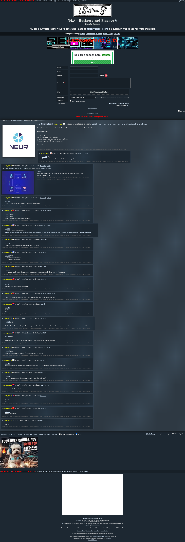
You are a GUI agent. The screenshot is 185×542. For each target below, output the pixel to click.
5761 (44, 225)
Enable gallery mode (92, 113)
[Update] (55, 434)
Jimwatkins (96, 531)
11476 (41, 420)
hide (7, 121)
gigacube (56, 1)
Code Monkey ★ (95, 525)
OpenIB (100, 518)
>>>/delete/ (108, 538)
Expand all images (92, 108)
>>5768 (114, 124)
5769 (44, 333)
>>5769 (118, 124)
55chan (45, 1)
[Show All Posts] (142, 124)
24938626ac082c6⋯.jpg (17, 168)
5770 (44, 347)
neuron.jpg (40, 121)
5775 (44, 408)
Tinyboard (85, 518)
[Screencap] (28, 434)
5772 (44, 373)
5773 (44, 385)
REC (106, 75)
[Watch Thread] (131, 124)
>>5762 (49, 225)
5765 (44, 279)
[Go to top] (11, 434)
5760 (44, 210)
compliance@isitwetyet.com (100, 536)
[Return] (82, 34)
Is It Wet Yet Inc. (92, 540)
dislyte (50, 1)
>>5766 (7, 308)
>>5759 (48, 166)
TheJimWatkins (104, 531)
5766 (44, 293)
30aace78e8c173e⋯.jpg (17, 121)
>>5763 (109, 124)
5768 (44, 318)
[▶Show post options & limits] (119, 103)
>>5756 (44, 157)
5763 (44, 252)
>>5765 (49, 198)
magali (69, 1)
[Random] (117, 34)
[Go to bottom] (91, 34)
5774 (44, 396)
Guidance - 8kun (81, 531)
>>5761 (49, 210)
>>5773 (7, 399)
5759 (44, 198)
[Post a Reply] (150, 434)
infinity (95, 518)
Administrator (89, 531)
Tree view (182, 111)
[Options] (182, 1)
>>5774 (48, 385)
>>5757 (100, 124)
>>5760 (104, 124)
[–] (38, 124)
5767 (44, 304)
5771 (44, 360)
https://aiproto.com (97, 29)
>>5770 (123, 124)
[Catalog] (99, 34)
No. (92, 124)
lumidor (63, 1)
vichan (91, 518)
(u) (45, 121)
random (38, 1)
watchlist (83, 1)
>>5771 (53, 293)
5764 (44, 267)
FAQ (127, 105)
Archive (78, 101)
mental (75, 1)
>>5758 (86, 153)
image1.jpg (44, 168)
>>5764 (48, 240)
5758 (44, 166)
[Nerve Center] (108, 34)
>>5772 (48, 333)
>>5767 (49, 293)
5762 (44, 240)
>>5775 (48, 347)
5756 (95, 124)
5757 (81, 153)
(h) (44, 121)
